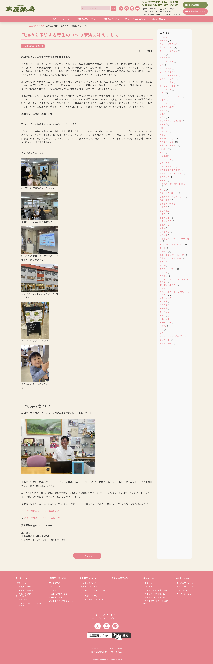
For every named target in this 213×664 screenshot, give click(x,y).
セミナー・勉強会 (167, 78)
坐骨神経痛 (164, 176)
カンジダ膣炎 (165, 68)
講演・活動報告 (166, 343)
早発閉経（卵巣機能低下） (171, 244)
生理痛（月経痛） (167, 268)
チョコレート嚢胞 (167, 85)
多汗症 (163, 189)
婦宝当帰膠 (164, 200)
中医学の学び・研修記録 (170, 120)
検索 (113, 8)
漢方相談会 (164, 261)
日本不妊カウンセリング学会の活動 (174, 239)
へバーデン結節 (166, 103)
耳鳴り (163, 315)
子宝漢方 (164, 207)
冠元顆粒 (164, 148)
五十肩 (163, 134)
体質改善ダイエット (168, 145)
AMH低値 (164, 40)
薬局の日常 (164, 339)
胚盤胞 (163, 325)
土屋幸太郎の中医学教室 (170, 169)
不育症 (163, 117)
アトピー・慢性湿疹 (168, 50)
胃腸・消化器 (165, 322)
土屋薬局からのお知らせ (170, 173)
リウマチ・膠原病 (167, 106)
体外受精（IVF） (167, 141)
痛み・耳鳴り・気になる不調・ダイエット (174, 293)
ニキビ (163, 92)
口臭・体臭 (164, 162)
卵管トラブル (165, 159)
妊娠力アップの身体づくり (171, 196)
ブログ (163, 99)
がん (162, 64)
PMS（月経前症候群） (169, 43)
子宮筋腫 (164, 214)
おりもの (164, 57)
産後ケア (164, 272)
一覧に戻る (87, 555)
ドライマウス (165, 89)
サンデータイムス (167, 71)
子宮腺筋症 (164, 217)
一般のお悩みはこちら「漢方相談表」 (43, 510)
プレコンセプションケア (170, 96)
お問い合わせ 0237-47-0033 (106, 648)
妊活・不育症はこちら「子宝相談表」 (43, 518)
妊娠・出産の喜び (167, 193)
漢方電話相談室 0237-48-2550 (106, 651)
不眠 (162, 113)
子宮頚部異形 (165, 221)
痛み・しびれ (165, 288)
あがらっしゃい (166, 47)
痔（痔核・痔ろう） (168, 285)
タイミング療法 (166, 82)
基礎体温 (164, 180)
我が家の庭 (164, 231)
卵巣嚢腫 (164, 155)
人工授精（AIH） (167, 138)
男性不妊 (164, 275)
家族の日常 (164, 224)
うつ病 (163, 54)
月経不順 (164, 251)
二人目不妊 (164, 131)
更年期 (163, 247)
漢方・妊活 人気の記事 (170, 258)
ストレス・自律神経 (168, 75)
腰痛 (162, 329)
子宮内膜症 (164, 210)
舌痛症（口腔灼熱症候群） (171, 336)
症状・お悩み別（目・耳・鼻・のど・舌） (174, 280)
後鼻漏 (163, 228)
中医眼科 (164, 124)
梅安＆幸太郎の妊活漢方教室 (172, 254)
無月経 (163, 265)
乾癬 (162, 127)
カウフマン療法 (166, 61)
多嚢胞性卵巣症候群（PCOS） (173, 183)
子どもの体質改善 (167, 203)
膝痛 (162, 332)
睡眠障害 (164, 308)
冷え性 (163, 152)
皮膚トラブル (165, 297)
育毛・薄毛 (164, 318)
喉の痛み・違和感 (167, 166)
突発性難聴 (164, 311)
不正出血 (164, 110)
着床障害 (164, 304)
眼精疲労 (164, 301)
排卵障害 (164, 235)
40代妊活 (164, 36)
